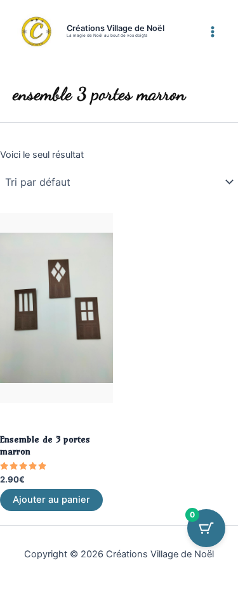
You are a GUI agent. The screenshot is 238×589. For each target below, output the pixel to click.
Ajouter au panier (51, 499)
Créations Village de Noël (115, 28)
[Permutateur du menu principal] (212, 31)
